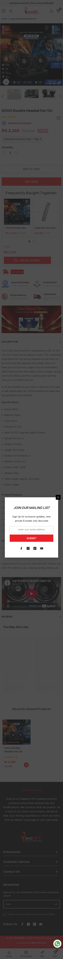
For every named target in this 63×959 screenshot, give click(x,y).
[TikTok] (35, 548)
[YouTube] (41, 548)
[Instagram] (28, 548)
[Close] (58, 497)
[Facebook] (21, 548)
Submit (32, 538)
